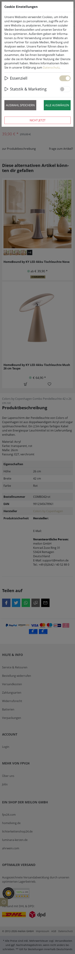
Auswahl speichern (20, 105)
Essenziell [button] (18, 78)
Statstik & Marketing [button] (28, 89)
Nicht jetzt (38, 120)
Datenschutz (51, 67)
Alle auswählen (57, 105)
